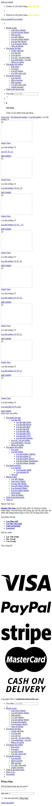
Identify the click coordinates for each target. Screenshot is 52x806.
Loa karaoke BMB (23, 470)
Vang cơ (9, 500)
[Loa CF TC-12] (16, 141)
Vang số (14, 474)
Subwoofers (16, 35)
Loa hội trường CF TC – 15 (12, 225)
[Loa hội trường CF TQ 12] (16, 323)
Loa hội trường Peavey (25, 459)
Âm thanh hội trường (14, 64)
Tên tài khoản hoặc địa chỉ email (14, 786)
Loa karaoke (16, 78)
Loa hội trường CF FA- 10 (11, 188)
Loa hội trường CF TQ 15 (11, 371)
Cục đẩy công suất (18, 73)
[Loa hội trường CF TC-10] (16, 250)
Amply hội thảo (17, 51)
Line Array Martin (18, 30)
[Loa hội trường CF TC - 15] (16, 214)
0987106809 (6, 156)
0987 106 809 (33, 6)
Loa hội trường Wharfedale (27, 461)
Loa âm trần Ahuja (23, 422)
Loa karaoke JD (22, 472)
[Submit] (7, 706)
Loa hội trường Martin (20, 32)
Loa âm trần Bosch (23, 424)
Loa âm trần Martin (19, 41)
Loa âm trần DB (22, 429)
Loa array (15, 69)
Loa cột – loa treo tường (20, 57)
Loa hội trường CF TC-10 (11, 261)
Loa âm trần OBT (23, 434)
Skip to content (7, 2)
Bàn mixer (15, 66)
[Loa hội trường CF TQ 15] (16, 360)
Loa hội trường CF (23, 456)
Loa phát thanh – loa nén (21, 60)
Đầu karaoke (16, 82)
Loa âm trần (16, 53)
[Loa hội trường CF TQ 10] (16, 287)
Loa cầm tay (16, 55)
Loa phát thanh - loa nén (21, 443)
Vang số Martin (17, 46)
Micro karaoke (17, 80)
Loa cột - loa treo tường (20, 440)
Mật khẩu (5, 793)
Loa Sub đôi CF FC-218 (11, 407)
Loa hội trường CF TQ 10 (11, 298)
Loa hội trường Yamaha (25, 463)
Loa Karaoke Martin (19, 44)
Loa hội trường (17, 71)
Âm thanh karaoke (13, 76)
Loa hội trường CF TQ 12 (11, 334)
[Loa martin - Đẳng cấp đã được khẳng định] (11, 19)
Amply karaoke (17, 87)
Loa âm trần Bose (23, 427)
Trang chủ (5, 117)
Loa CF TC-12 (7, 152)
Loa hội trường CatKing (25, 454)
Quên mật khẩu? (7, 803)
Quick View (6, 143)
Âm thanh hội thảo (13, 48)
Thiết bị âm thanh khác (15, 89)
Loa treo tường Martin (20, 39)
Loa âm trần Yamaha (24, 438)
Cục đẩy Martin (17, 37)
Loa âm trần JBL (23, 431)
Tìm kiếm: (10, 94)
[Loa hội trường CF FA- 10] (16, 177)
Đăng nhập (24, 798)
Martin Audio (11, 28)
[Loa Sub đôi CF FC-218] (16, 396)
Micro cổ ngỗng (17, 62)
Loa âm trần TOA (23, 436)
